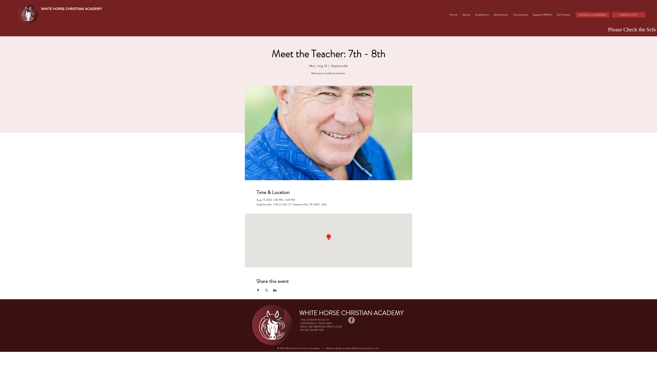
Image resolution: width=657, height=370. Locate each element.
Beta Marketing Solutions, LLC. (363, 348)
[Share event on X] (266, 290)
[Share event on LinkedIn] (274, 290)
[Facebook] (351, 320)
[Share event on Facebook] (258, 290)
